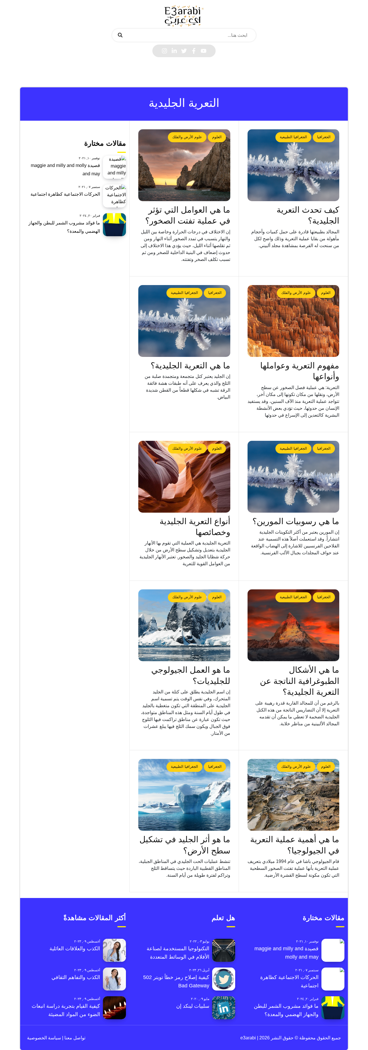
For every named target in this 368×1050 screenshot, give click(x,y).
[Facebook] (194, 51)
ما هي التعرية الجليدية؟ (190, 365)
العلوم (217, 137)
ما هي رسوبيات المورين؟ (295, 521)
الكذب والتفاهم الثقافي (75, 977)
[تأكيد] (120, 35)
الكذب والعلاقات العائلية (74, 948)
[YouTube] (203, 51)
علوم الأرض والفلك (187, 137)
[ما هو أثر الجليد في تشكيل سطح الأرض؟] (184, 795)
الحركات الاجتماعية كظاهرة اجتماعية (65, 194)
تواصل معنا (74, 1037)
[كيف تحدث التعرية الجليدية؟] (294, 165)
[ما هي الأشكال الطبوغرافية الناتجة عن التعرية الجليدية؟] (294, 625)
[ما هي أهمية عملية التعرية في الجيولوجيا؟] (294, 795)
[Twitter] (184, 51)
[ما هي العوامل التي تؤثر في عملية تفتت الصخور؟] (184, 165)
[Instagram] (164, 51)
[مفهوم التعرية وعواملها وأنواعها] (294, 321)
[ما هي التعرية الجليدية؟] (184, 321)
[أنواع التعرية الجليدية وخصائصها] (184, 477)
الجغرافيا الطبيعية (293, 137)
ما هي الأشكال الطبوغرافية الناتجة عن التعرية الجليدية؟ (299, 681)
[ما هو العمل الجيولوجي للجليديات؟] (184, 625)
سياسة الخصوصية (44, 1037)
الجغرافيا (324, 137)
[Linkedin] (174, 51)
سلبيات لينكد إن (192, 1006)
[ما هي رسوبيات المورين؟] (294, 477)
